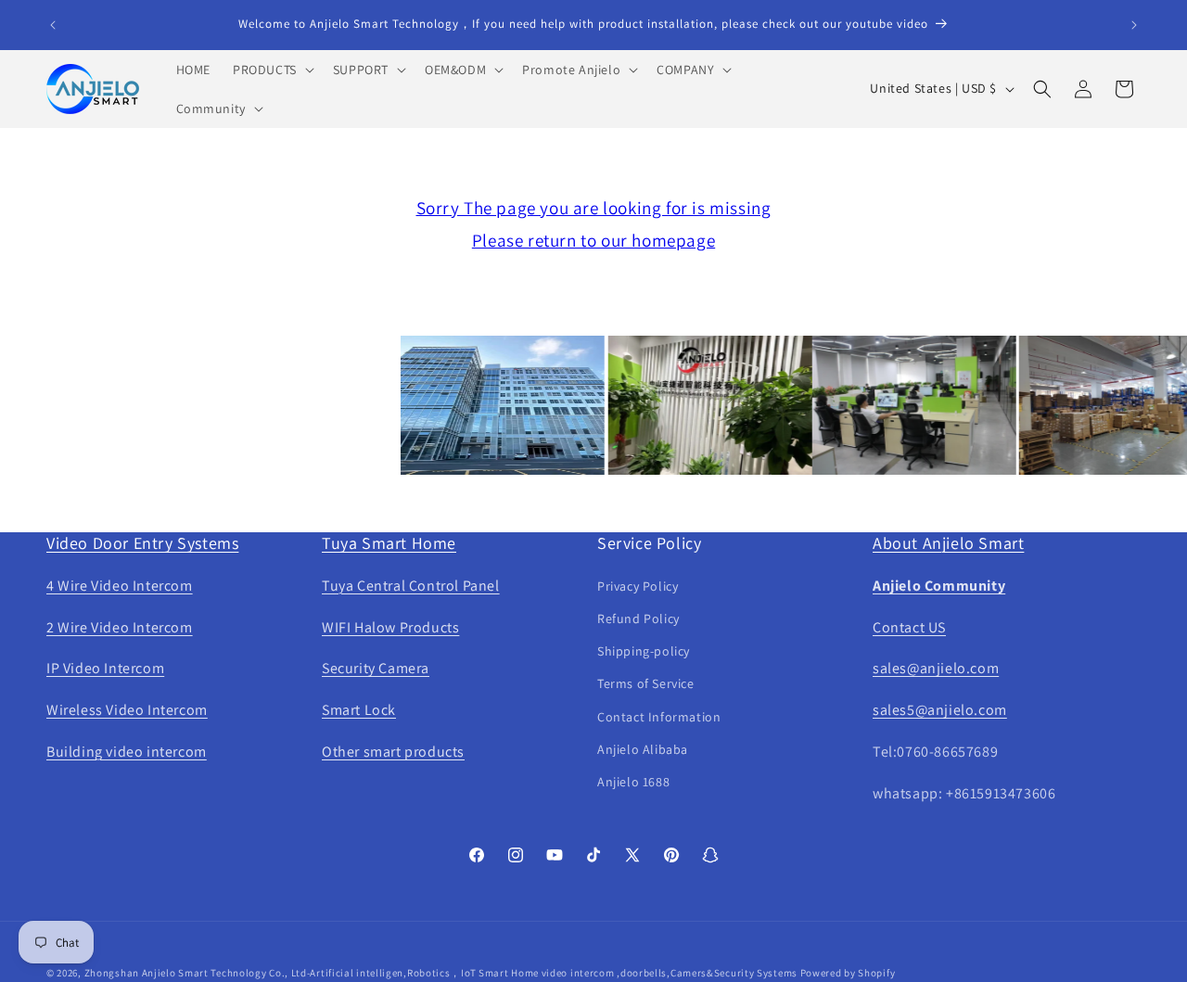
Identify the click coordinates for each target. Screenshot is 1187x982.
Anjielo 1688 (633, 781)
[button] (272, 69)
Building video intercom (126, 751)
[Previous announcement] (52, 25)
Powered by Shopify (848, 972)
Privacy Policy (637, 586)
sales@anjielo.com (936, 668)
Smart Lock (359, 710)
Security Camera (375, 668)
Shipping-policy (643, 651)
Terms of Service (646, 683)
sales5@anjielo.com (940, 710)
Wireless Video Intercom (127, 710)
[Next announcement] (1134, 25)
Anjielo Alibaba (642, 749)
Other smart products (393, 751)
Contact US (909, 627)
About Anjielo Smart (948, 543)
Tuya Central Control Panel (411, 585)
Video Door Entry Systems (142, 543)
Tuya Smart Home (389, 543)
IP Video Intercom (105, 668)
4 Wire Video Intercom (119, 585)
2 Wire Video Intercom (119, 627)
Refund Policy (638, 618)
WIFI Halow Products (390, 627)
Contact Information (659, 716)
